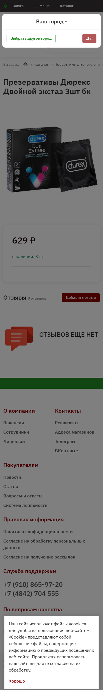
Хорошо (17, 681)
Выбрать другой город (31, 38)
